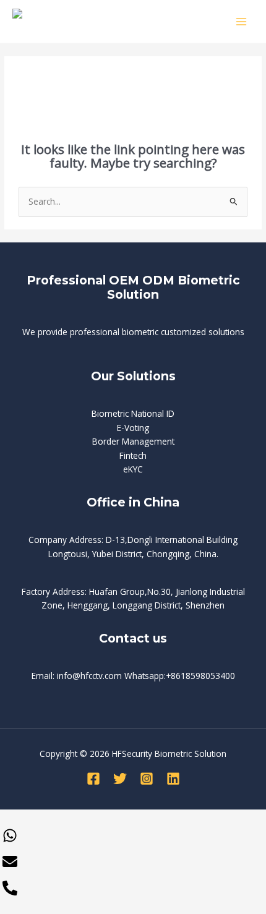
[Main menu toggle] (241, 21)
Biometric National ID (133, 413)
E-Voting (133, 428)
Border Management (133, 441)
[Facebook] (93, 778)
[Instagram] (146, 778)
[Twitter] (120, 778)
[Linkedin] (173, 778)
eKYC (133, 469)
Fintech (133, 455)
